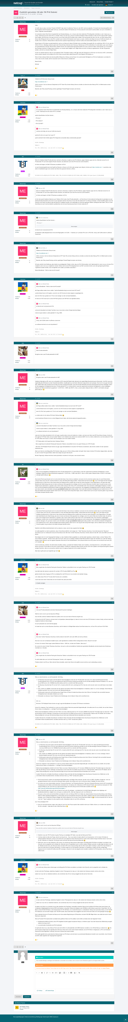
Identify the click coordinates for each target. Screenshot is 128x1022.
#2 (113, 75)
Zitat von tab (41, 508)
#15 (113, 602)
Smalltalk (21, 1009)
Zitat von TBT (41, 188)
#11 (113, 398)
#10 (113, 370)
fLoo (20, 1008)
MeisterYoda (24, 14)
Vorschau (18, 996)
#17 (113, 734)
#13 (113, 503)
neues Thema (106, 968)
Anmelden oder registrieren (97, 4)
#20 (113, 892)
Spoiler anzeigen (41, 583)
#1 (113, 21)
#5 (113, 183)
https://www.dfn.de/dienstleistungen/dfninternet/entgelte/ (51, 788)
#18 (113, 818)
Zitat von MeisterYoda (43, 107)
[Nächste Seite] (25, 18)
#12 (113, 464)
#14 (113, 560)
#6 (113, 213)
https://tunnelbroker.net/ (40, 81)
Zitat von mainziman (43, 217)
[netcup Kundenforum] (28, 3)
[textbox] (74, 981)
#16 (113, 673)
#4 (113, 156)
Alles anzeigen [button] (74, 226)
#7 (113, 243)
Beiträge (17, 41)
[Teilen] (113, 18)
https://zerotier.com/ (97, 167)
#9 (113, 343)
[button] (109, 4)
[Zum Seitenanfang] (125, 1019)
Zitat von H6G (41, 375)
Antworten (27, 996)
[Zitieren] (112, 71)
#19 (113, 860)
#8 (113, 279)
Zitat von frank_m (42, 248)
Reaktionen (17, 39)
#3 (113, 102)
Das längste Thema (24, 1006)
